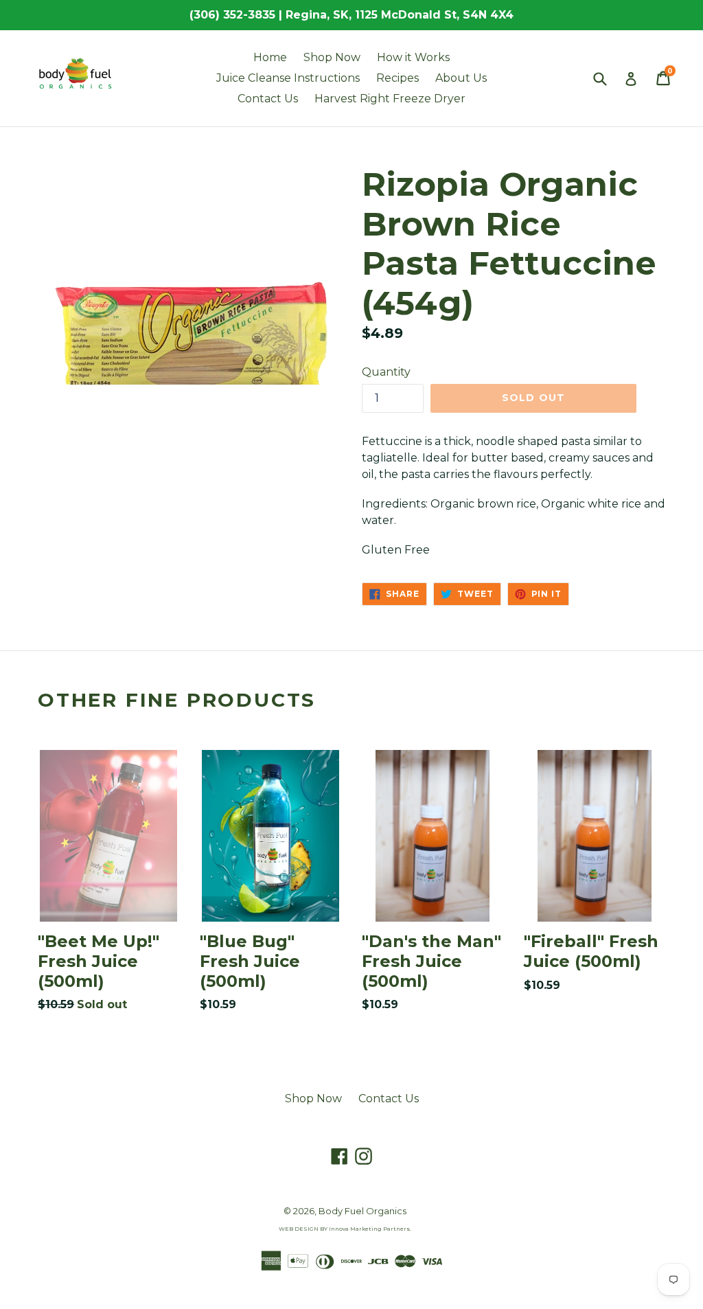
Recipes (397, 77)
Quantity (386, 371)
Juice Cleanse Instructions (288, 77)
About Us (461, 77)
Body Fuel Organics (362, 1210)
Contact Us (268, 98)
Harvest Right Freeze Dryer (389, 98)
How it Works (413, 57)
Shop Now (331, 57)
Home (270, 57)
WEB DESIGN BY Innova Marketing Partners (344, 1228)
